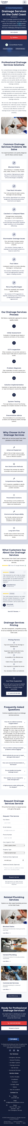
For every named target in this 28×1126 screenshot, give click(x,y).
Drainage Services (15, 1065)
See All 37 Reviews (13, 611)
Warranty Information (8, 1123)
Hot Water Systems (14, 1062)
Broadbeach (14, 1079)
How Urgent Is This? (9, 842)
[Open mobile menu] (24, 2)
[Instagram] (14, 1050)
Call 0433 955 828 (15, 693)
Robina (15, 1087)
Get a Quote (14, 32)
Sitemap (18, 1123)
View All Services (13, 996)
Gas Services (14, 1067)
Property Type (7, 849)
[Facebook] (10, 1050)
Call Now (15, 37)
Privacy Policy (7, 1121)
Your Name (6, 819)
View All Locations (15, 1089)
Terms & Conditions (18, 1121)
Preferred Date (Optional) (10, 857)
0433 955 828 (15, 1098)
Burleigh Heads (15, 1084)
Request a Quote (14, 1028)
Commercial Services (14, 1070)
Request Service (14, 877)
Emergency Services (14, 1057)
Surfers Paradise (14, 1077)
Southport (15, 1082)
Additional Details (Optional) (11, 864)
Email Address (7, 827)
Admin (24, 1123)
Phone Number (7, 834)
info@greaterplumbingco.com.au (15, 1102)
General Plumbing (15, 1060)
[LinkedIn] (18, 1050)
